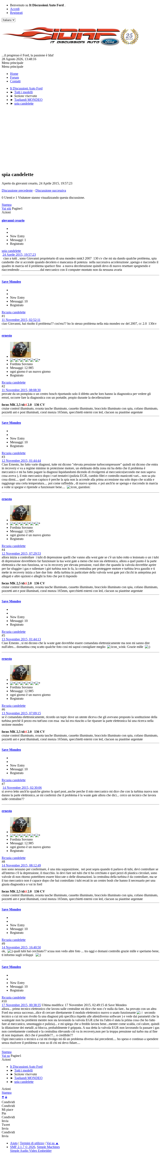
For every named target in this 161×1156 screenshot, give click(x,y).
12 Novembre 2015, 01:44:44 (21, 460)
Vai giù (6, 208)
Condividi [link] (8, 1102)
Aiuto (14, 1143)
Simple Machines (48, 1147)
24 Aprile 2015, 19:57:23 (19, 254)
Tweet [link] (6, 1124)
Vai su (6, 1055)
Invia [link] (5, 1121)
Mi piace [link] (7, 1109)
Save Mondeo (11, 281)
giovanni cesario (13, 220)
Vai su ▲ (52, 1143)
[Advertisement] (80, 138)
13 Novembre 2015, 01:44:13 (21, 639)
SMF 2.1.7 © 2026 (22, 1147)
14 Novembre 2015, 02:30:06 (22, 787)
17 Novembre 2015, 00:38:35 (21, 1005)
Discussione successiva (50, 190)
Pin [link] (4, 1113)
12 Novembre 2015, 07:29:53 (21, 553)
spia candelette (11, 251)
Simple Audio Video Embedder (31, 1150)
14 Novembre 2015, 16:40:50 (21, 947)
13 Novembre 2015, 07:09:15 (21, 713)
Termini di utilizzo (32, 1143)
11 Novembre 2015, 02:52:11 (21, 320)
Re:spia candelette (14, 312)
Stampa (7, 204)
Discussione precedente (17, 190)
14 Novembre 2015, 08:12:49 (21, 865)
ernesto (7, 335)
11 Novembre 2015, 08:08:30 (21, 390)
